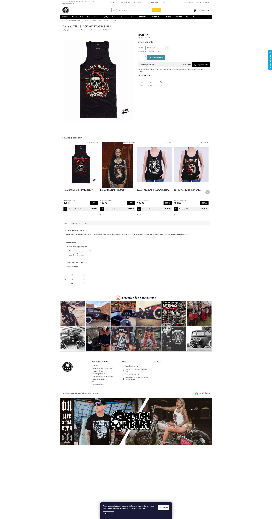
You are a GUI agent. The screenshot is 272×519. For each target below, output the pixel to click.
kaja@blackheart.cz (131, 366)
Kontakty (113, 2)
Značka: (104, 30)
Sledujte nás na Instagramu (139, 297)
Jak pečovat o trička (98, 379)
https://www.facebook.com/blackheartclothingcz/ (136, 378)
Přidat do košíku (157, 58)
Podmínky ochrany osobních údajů (103, 376)
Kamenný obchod (97, 385)
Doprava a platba (152, 2)
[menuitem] (65, 17)
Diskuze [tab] (87, 223)
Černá (65, 215)
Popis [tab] (66, 223)
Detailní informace (144, 75)
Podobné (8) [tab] (76, 223)
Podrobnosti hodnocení (88, 30)
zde (143, 508)
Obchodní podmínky (98, 374)
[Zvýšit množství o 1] (146, 56)
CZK (197, 2)
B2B (93, 382)
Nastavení (109, 514)
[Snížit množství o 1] (146, 59)
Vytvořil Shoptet (204, 393)
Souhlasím (163, 507)
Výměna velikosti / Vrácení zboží (131, 2)
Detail (94, 203)
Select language (188, 2)
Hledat (156, 10)
